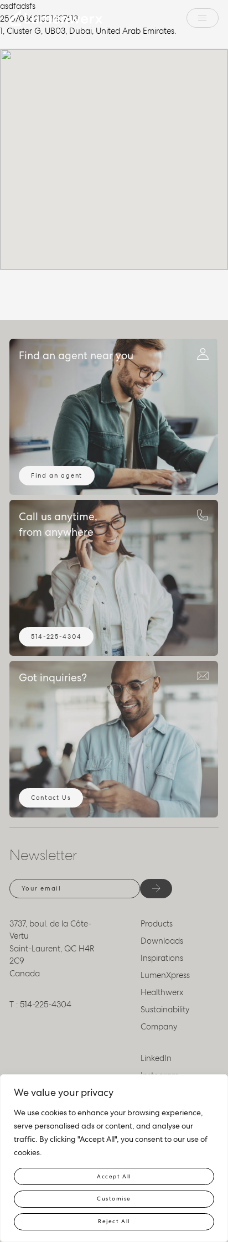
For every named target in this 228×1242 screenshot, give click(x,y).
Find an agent (56, 475)
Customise (114, 1198)
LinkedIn (156, 1058)
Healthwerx (162, 992)
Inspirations (162, 958)
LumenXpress (165, 975)
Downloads (162, 940)
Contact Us (51, 797)
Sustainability (165, 1009)
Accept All (114, 1176)
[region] (114, 1158)
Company (159, 1026)
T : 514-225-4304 (40, 1004)
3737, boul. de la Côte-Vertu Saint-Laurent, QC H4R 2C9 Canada (52, 948)
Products (157, 923)
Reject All (113, 1221)
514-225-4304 (56, 636)
